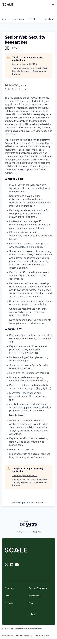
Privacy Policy (7, 635)
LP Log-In (32, 614)
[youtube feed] (17, 565)
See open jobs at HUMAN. (24, 64)
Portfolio (9, 603)
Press (30, 603)
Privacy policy (22, 532)
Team (7, 595)
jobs (4, 19)
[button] (52, 4)
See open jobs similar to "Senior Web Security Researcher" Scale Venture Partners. (30, 71)
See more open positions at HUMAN (28, 502)
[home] (7, 4)
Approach (9, 588)
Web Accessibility (42, 635)
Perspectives (34, 595)
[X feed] (6, 565)
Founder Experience (37, 588)
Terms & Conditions (24, 635)
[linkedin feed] (11, 565)
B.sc (11, 335)
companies (18, 19)
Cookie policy (35, 532)
